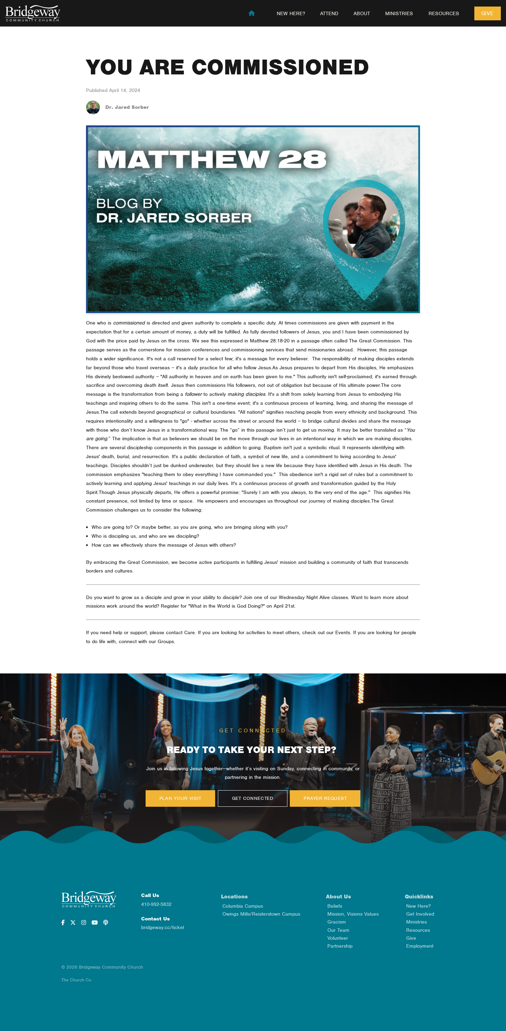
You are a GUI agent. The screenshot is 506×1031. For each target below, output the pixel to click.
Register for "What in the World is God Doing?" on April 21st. (228, 606)
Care (189, 632)
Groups (166, 641)
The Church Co (76, 980)
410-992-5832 (156, 904)
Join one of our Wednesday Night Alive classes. (296, 597)
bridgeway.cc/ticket (162, 927)
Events (342, 632)
